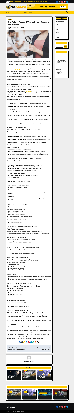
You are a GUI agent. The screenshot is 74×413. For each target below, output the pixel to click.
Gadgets (57, 26)
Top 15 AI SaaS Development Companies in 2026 (44, 396)
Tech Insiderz (10, 407)
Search (61, 42)
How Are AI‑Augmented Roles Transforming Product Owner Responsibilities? (61, 56)
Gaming (57, 29)
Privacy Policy (18, 12)
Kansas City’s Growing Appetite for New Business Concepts (61, 61)
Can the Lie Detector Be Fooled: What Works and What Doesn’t (60, 72)
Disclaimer (25, 12)
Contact (30, 12)
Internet (9, 19)
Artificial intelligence (60, 21)
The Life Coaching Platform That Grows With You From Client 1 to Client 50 (44, 373)
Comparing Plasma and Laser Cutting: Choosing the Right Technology (59, 396)
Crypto (57, 24)
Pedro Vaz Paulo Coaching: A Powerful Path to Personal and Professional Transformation (12, 373)
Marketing (57, 34)
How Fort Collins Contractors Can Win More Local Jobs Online (61, 67)
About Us (12, 12)
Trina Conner (14, 27)
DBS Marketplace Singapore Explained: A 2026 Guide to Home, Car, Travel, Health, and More (28, 373)
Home (7, 12)
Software (57, 37)
